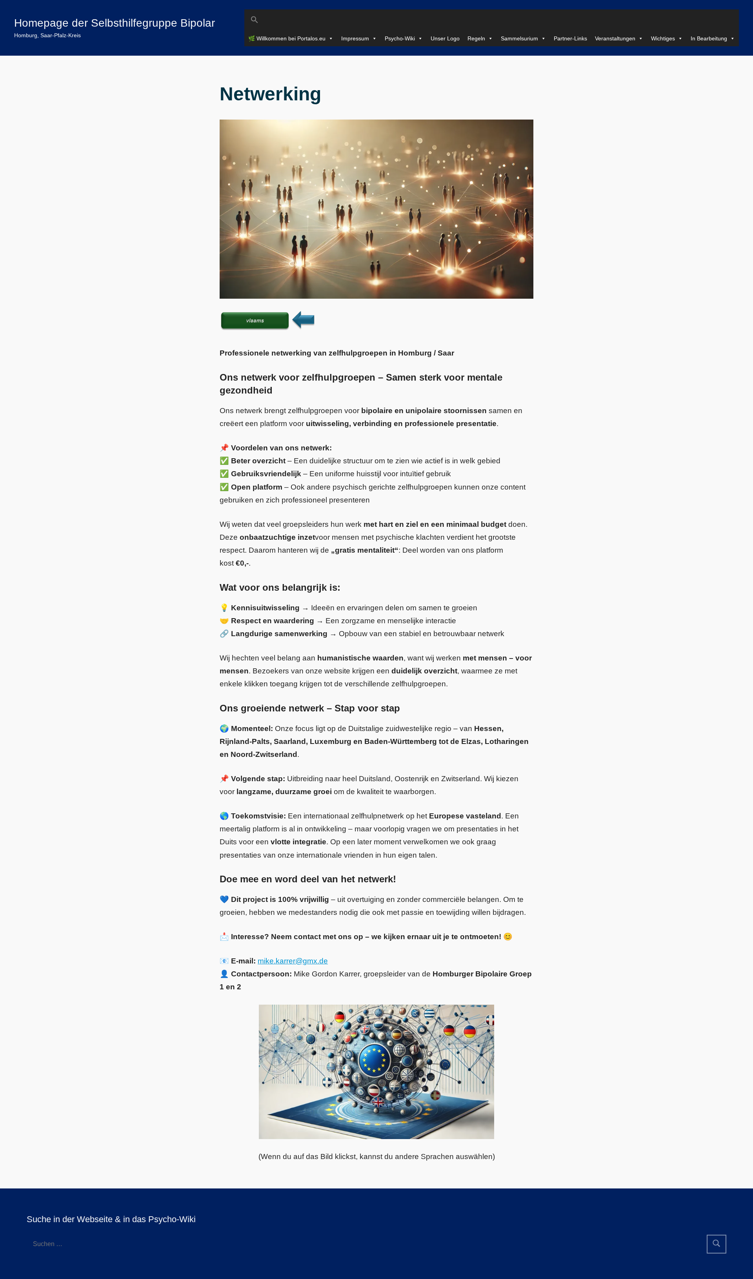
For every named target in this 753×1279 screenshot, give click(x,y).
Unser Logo (445, 38)
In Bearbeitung (709, 38)
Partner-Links (570, 38)
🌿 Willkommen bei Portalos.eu (287, 38)
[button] (491, 20)
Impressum (355, 38)
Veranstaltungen (615, 38)
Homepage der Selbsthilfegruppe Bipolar (114, 23)
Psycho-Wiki (400, 38)
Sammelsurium (519, 38)
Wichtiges (663, 38)
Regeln (476, 38)
